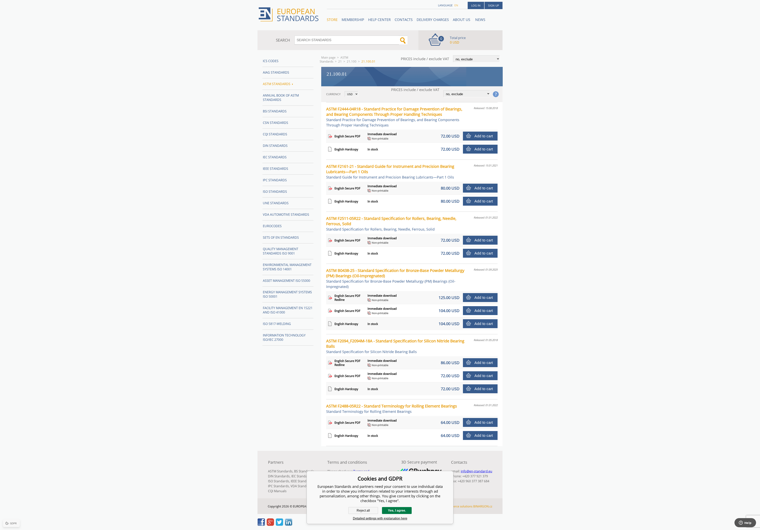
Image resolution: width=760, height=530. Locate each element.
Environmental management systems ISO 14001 (287, 267)
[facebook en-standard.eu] (261, 524)
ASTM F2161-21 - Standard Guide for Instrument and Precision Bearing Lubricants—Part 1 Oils (390, 172)
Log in (476, 5)
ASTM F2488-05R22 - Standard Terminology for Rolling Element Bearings (391, 408)
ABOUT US (462, 19)
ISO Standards (275, 191)
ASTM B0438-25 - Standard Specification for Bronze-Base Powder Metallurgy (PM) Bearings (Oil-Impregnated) (395, 278)
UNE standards (276, 203)
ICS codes (270, 61)
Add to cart (483, 136)
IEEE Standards (275, 168)
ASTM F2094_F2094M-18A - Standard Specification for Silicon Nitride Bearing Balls (395, 346)
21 (340, 61)
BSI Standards (275, 111)
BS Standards (304, 471)
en (456, 5)
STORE (332, 19)
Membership (353, 19)
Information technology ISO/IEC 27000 (284, 337)
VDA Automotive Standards (286, 214)
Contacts (404, 19)
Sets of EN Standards (281, 237)
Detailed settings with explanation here (380, 518)
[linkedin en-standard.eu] (288, 524)
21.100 (351, 61)
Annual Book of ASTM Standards (281, 97)
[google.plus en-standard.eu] (270, 524)
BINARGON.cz (482, 506)
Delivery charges (433, 19)
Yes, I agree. (397, 510)
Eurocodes (272, 226)
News (480, 19)
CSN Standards (275, 123)
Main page (328, 57)
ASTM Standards (334, 59)
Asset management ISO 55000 (286, 280)
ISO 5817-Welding (277, 324)
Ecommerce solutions (457, 506)
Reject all (363, 510)
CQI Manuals (277, 491)
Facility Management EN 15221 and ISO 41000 (288, 310)
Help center (379, 19)
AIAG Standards (276, 72)
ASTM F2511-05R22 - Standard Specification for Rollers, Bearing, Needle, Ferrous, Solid (391, 224)
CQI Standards (275, 134)
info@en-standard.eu (476, 471)
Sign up (493, 5)
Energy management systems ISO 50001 (287, 294)
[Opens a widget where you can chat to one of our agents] (745, 523)
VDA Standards (302, 486)
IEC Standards (275, 157)
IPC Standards (275, 180)
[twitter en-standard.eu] (279, 524)
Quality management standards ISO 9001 (280, 251)
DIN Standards (275, 145)
